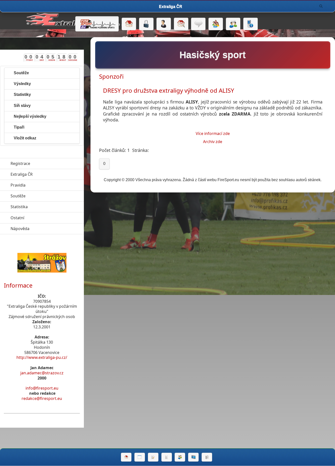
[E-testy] (215, 24)
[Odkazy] (181, 24)
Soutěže (21, 73)
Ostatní (40, 217)
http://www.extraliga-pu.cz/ (41, 357)
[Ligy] (207, 457)
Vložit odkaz (25, 138)
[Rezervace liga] (153, 457)
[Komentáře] (198, 24)
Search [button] (321, 6)
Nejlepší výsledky (30, 116)
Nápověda (43, 228)
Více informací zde (213, 133)
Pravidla (41, 185)
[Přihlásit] (146, 24)
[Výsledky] (166, 457)
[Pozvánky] (139, 457)
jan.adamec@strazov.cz (42, 373)
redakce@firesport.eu (42, 398)
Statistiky (22, 94)
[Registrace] (163, 24)
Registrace (20, 163)
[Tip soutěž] (180, 457)
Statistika (42, 206)
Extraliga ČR (44, 174)
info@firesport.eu (42, 388)
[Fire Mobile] (250, 24)
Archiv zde (212, 141)
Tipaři (19, 127)
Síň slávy (22, 105)
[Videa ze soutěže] (193, 457)
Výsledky (22, 84)
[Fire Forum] (233, 24)
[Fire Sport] (97, 23)
